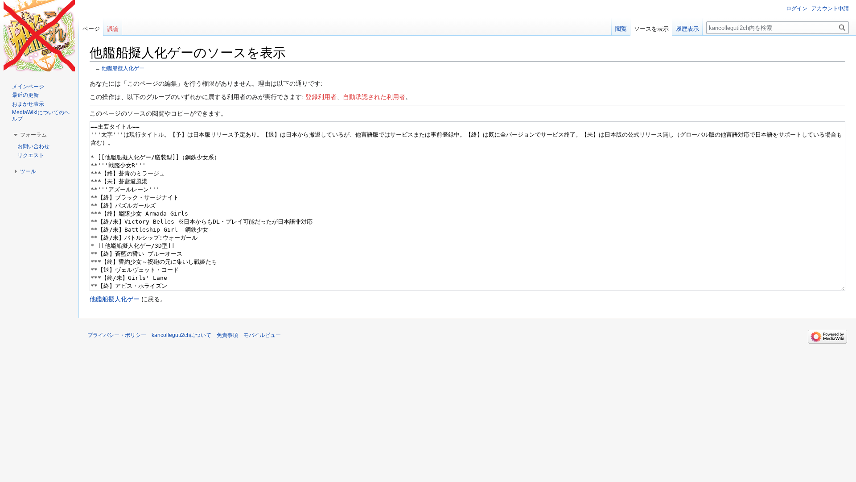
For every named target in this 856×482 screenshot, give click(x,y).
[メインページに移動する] (39, 35)
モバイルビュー (262, 335)
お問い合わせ (33, 146)
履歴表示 (687, 28)
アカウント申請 (830, 8)
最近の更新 (25, 95)
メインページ (28, 86)
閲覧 (621, 28)
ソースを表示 (651, 28)
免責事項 (227, 335)
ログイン (796, 8)
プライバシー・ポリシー (116, 335)
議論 (113, 28)
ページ (91, 28)
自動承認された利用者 (374, 96)
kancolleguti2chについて (181, 335)
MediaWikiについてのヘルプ (41, 115)
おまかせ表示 (28, 104)
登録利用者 (321, 96)
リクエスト (30, 155)
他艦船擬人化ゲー (123, 68)
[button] (33, 135)
